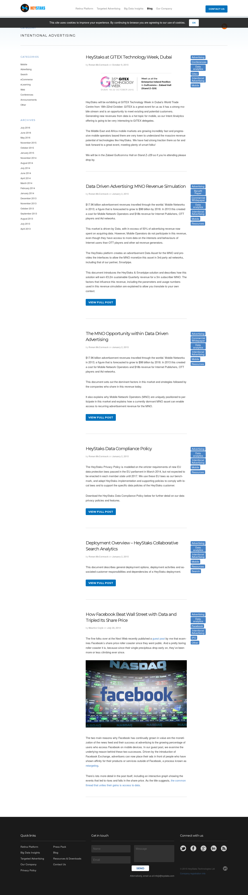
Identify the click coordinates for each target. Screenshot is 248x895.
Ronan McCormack (99, 64)
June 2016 (26, 132)
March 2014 (26, 183)
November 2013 (28, 203)
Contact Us (216, 9)
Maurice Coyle (96, 627)
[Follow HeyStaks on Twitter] (183, 848)
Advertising (26, 69)
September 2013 (29, 213)
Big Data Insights (133, 8)
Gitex (195, 73)
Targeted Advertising (108, 8)
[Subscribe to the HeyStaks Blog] (224, 848)
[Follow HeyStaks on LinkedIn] (214, 848)
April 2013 (26, 228)
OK (194, 22)
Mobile (24, 64)
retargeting (92, 765)
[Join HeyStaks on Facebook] (193, 848)
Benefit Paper (198, 192)
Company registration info (193, 873)
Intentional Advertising (198, 79)
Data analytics (198, 68)
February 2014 (28, 188)
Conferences (27, 94)
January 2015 (27, 152)
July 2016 (25, 127)
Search (24, 74)
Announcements (29, 99)
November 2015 (28, 142)
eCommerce (27, 79)
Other (23, 104)
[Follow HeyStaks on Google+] (203, 848)
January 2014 (27, 193)
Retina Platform (84, 8)
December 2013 (28, 198)
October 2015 (27, 147)
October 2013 (27, 208)
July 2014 (25, 168)
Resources (198, 223)
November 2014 (28, 157)
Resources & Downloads (67, 858)
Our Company (164, 8)
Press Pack (59, 846)
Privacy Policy (28, 870)
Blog (150, 8)
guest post (159, 638)
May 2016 (25, 137)
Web (23, 89)
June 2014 (26, 173)
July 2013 (25, 223)
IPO (194, 637)
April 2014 (26, 178)
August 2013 (27, 218)
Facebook (197, 626)
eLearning (26, 84)
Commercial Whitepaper (198, 199)
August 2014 (27, 162)
